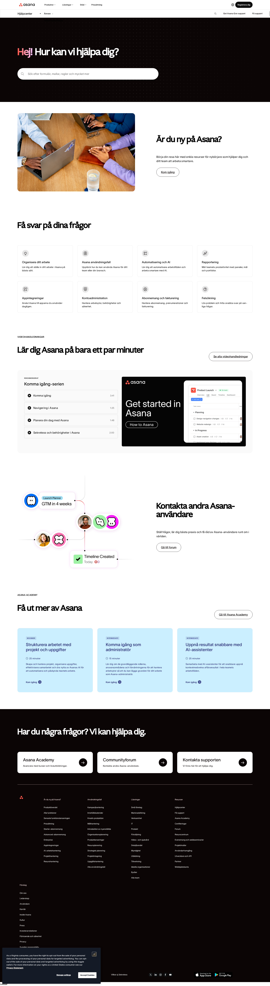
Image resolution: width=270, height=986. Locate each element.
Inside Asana (25, 915)
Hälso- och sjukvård (140, 840)
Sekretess (123, 975)
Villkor (113, 975)
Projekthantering (51, 856)
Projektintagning (94, 856)
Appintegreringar (51, 845)
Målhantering (93, 824)
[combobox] (87, 74)
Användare (25, 904)
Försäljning (136, 834)
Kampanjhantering (95, 807)
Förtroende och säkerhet (30, 936)
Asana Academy (182, 818)
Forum (178, 829)
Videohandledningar (53, 20)
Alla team (135, 878)
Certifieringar (180, 824)
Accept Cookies (87, 975)
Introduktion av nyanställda (99, 829)
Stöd (82, 5)
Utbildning (135, 856)
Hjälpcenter (180, 807)
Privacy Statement (14, 968)
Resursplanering (94, 845)
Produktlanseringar (95, 840)
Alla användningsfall (96, 867)
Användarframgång (183, 851)
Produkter (49, 5)
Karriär (23, 909)
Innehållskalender (95, 813)
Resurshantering (51, 861)
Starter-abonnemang (53, 829)
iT (132, 824)
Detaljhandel (136, 845)
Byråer (134, 872)
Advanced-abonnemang (55, 834)
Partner (178, 861)
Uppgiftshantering (95, 861)
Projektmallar (180, 845)
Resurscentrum (181, 834)
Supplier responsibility (29, 947)
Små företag (136, 807)
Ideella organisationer (140, 867)
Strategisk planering (96, 851)
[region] (51, 966)
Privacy (23, 942)
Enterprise (48, 840)
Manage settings (64, 975)
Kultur (22, 920)
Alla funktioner (50, 813)
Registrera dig (244, 5)
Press (22, 925)
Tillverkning (136, 861)
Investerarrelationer (28, 931)
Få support (179, 813)
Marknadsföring (138, 813)
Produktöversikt (50, 807)
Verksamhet (136, 818)
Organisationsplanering (97, 834)
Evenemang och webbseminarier (189, 840)
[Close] (94, 954)
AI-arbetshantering (52, 851)
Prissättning (96, 5)
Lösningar (66, 5)
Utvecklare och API (183, 856)
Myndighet (135, 851)
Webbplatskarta (182, 867)
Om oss (23, 893)
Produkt (134, 829)
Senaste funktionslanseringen (57, 818)
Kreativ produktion (95, 818)
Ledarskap (24, 898)
